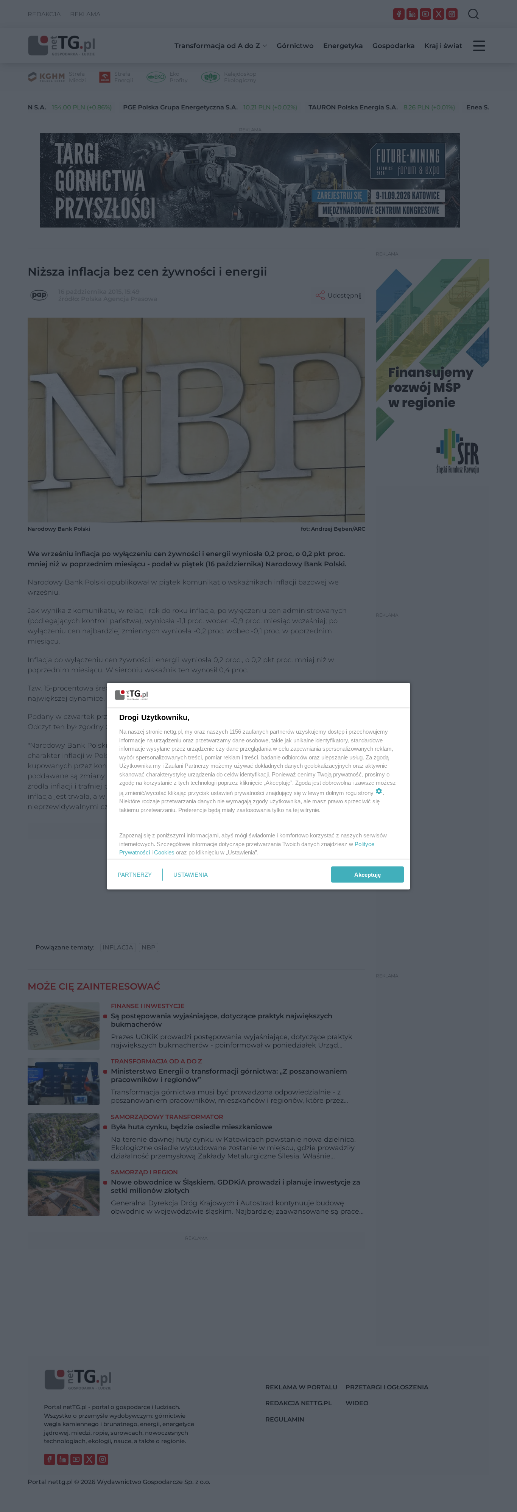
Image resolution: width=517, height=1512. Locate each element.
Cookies (164, 852)
